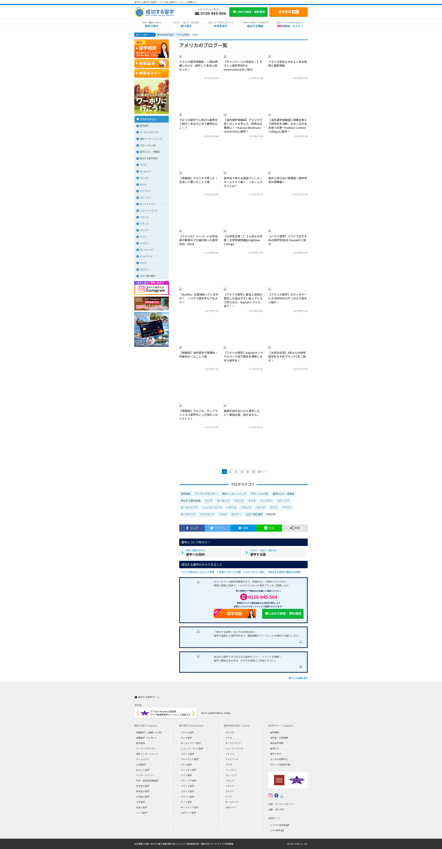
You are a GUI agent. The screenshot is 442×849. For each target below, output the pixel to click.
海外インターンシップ (234, 493)
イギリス (231, 507)
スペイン (287, 507)
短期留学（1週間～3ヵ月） (149, 732)
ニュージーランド (212, 507)
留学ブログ (275, 753)
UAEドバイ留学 (188, 812)
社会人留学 (141, 807)
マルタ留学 (186, 764)
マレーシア (283, 500)
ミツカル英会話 (278, 825)
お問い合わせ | (151, 843)
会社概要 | (139, 843)
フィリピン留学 (188, 769)
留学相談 (288, 11)
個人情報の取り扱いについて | (172, 843)
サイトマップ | (218, 843)
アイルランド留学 (190, 759)
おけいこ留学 (143, 769)
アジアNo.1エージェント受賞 (198, 571)
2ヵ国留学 (141, 764)
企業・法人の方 (276, 809)
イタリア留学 (187, 791)
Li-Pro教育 (275, 830)
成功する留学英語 (190, 500)
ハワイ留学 (186, 775)
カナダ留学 (186, 737)
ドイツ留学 (186, 802)
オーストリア (188, 514)
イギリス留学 (187, 753)
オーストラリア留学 (191, 743)
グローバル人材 (259, 493)
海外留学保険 (277, 743)
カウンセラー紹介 (255, 571)
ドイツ (273, 507)
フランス (246, 507)
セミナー (236, 514)
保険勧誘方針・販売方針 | (199, 843)
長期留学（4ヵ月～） (146, 737)
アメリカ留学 (187, 732)
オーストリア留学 (190, 807)
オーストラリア (189, 507)
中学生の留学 (143, 786)
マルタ (223, 514)
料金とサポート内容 (230, 571)
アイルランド (207, 514)
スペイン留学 (187, 796)
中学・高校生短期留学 (147, 780)
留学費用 (274, 732)
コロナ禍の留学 (254, 514)
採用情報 (229, 843)
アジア (208, 500)
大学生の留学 (143, 796)
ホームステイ (143, 759)
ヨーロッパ (223, 500)
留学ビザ (274, 748)
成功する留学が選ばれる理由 (285, 571)
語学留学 (186, 493)
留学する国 (263, 552)
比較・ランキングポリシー (281, 804)
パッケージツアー (145, 775)
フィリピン (266, 500)
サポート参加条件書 (280, 764)
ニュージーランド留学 (192, 748)
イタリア (260, 507)
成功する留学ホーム (148, 697)
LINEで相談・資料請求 (285, 613)
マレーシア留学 (188, 780)
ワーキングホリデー (206, 493)
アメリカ (238, 500)
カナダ (252, 500)
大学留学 (140, 802)
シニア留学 (141, 812)
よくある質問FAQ (279, 759)
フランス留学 (187, 786)
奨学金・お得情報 (279, 737)
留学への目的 (195, 552)
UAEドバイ (230, 807)
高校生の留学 (143, 791)
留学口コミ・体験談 (283, 493)
